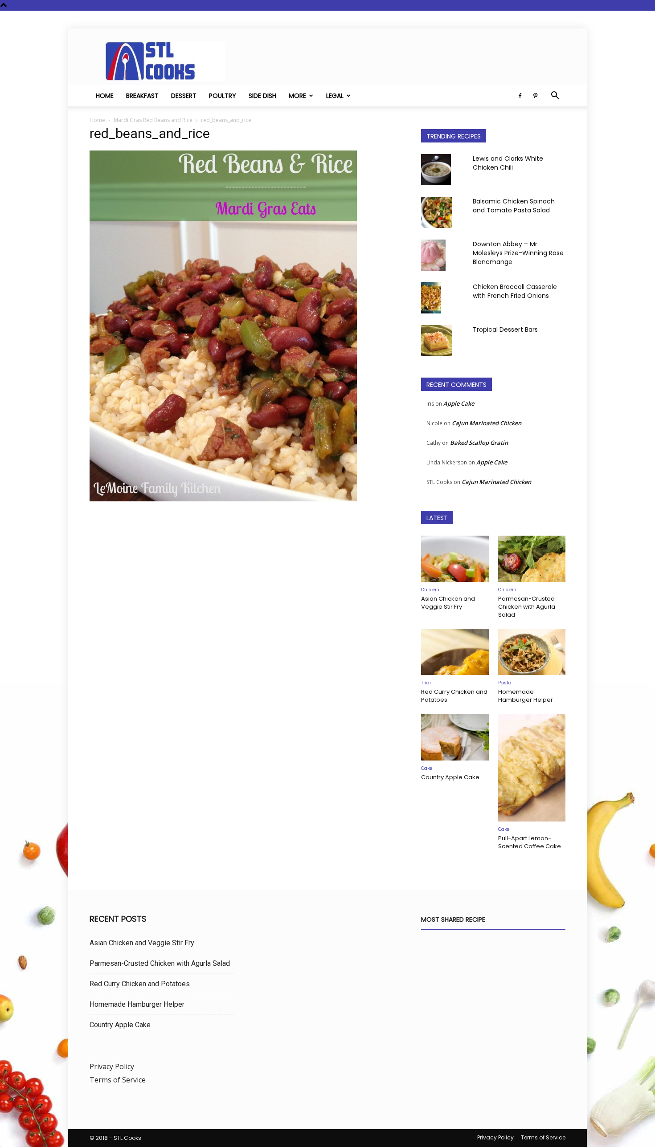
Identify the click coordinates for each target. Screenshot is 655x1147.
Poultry (222, 95)
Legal (335, 95)
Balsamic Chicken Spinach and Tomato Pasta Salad (514, 206)
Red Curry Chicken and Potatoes (454, 695)
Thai (426, 682)
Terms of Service (118, 1080)
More (297, 95)
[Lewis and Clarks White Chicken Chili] (436, 169)
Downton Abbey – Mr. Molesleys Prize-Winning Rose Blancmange (518, 253)
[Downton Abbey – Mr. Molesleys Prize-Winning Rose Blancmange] (433, 255)
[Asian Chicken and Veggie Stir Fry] (455, 559)
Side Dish (262, 95)
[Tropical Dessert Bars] (436, 340)
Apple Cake (458, 403)
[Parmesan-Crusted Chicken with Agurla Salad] (532, 559)
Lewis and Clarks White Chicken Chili (508, 163)
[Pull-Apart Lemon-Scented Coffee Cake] (532, 768)
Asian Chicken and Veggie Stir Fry (448, 602)
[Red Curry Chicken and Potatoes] (455, 652)
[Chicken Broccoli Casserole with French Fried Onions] (431, 297)
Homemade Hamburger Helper (525, 695)
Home (105, 95)
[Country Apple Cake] (455, 737)
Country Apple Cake (450, 777)
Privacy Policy (112, 1066)
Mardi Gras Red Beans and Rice (153, 120)
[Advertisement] (245, 597)
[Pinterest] (535, 95)
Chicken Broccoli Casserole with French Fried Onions (515, 291)
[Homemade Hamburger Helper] (532, 652)
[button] (554, 96)
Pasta (505, 682)
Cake (426, 768)
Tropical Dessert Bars (505, 329)
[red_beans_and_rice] (223, 499)
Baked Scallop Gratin (479, 443)
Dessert (183, 95)
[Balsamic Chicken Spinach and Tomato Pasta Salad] (436, 212)
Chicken (430, 589)
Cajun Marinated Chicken (486, 423)
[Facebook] (520, 95)
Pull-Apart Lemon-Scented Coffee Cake (529, 842)
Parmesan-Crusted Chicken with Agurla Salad (526, 606)
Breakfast (142, 95)
